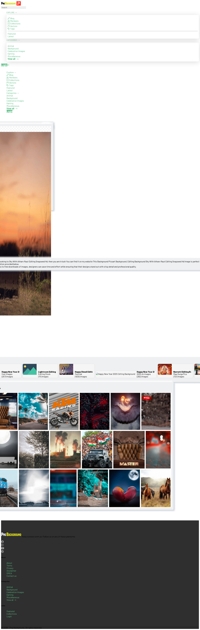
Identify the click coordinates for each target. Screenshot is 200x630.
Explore (11, 12)
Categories (12, 40)
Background (13, 48)
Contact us (11, 576)
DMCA (9, 573)
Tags (12, 28)
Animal (11, 46)
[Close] (2, 68)
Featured (12, 33)
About (9, 563)
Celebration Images (16, 51)
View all (10, 600)
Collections (15, 23)
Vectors (13, 26)
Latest (11, 36)
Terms (9, 565)
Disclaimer (11, 570)
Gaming (11, 53)
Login (9, 616)
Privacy (10, 568)
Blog (12, 18)
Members (14, 21)
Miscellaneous (14, 56)
